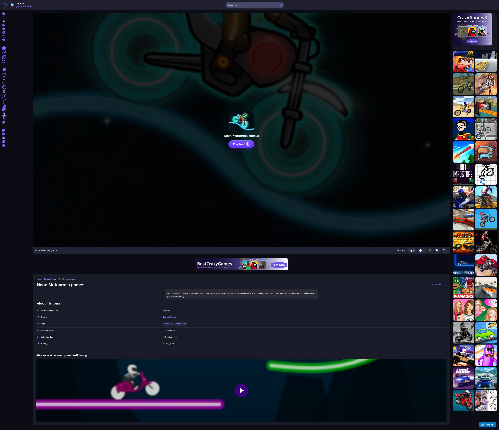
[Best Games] (3, 21)
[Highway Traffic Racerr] (486, 378)
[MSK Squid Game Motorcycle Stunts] (463, 84)
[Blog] (3, 130)
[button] (444, 250)
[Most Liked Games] (3, 25)
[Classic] (3, 74)
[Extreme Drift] (486, 287)
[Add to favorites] (430, 250)
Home (39, 279)
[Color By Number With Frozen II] (486, 400)
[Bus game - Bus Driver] (463, 219)
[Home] (3, 13)
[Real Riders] (486, 242)
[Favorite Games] (3, 40)
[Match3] (3, 96)
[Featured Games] (3, 28)
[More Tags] (3, 122)
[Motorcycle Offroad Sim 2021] (486, 106)
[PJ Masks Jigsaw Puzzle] (463, 287)
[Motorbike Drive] (463, 197)
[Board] (3, 100)
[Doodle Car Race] (486, 332)
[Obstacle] (3, 118)
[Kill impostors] (463, 174)
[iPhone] (3, 78)
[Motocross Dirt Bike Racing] (486, 84)
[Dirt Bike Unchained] (486, 197)
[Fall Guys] (3, 104)
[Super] (3, 113)
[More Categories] (3, 61)
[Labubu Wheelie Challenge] (463, 355)
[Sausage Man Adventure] (486, 355)
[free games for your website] (3, 82)
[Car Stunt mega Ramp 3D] (486, 265)
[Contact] (3, 134)
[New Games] (3, 17)
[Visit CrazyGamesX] (475, 29)
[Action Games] (3, 52)
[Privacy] (3, 145)
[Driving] (3, 69)
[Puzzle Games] (3, 57)
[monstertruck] (3, 109)
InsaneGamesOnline (20, 5)
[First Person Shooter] (3, 87)
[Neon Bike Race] (463, 265)
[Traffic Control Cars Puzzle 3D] (463, 61)
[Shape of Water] (486, 174)
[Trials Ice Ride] (486, 129)
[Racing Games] (3, 48)
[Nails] (3, 91)
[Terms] (3, 138)
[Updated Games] (3, 36)
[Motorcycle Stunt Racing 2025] (463, 400)
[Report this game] (437, 250)
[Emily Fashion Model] (486, 310)
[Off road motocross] (486, 219)
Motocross (168, 324)
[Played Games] (3, 32)
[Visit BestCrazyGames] (241, 264)
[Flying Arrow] (463, 152)
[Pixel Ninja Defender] (486, 152)
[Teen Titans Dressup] (463, 129)
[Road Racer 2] (463, 378)
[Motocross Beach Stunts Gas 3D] (463, 106)
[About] (3, 141)
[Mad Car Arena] (463, 242)
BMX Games (181, 324)
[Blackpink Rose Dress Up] (463, 310)
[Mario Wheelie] (463, 332)
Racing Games (50, 279)
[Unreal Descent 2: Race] (486, 61)
